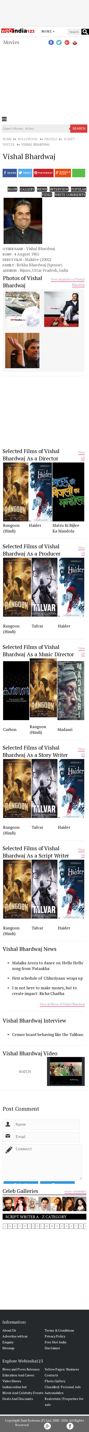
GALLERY (27, 189)
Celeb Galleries (20, 1191)
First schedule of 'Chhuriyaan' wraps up (47, 978)
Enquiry (8, 1342)
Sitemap (8, 1348)
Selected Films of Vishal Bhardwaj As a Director (31, 454)
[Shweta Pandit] (56, 1209)
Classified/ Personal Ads (63, 1387)
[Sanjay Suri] (44, 1210)
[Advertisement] (45, 12)
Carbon (9, 729)
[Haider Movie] (40, 520)
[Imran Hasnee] (8, 1209)
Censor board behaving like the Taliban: (48, 1034)
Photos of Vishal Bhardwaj (22, 281)
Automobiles (54, 1393)
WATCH (25, 1071)
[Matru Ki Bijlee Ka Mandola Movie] (68, 520)
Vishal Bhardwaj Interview (34, 1020)
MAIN (12, 189)
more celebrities (75, 1191)
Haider (35, 525)
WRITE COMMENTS (70, 194)
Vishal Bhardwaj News (29, 949)
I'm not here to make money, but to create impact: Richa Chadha (44, 990)
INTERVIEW (59, 189)
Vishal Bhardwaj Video (30, 1053)
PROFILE (50, 139)
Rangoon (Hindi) (11, 528)
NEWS (42, 189)
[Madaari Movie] (70, 718)
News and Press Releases (21, 1369)
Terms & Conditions (59, 1330)
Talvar (37, 626)
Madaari (64, 729)
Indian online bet (14, 1387)
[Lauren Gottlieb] (20, 1209)
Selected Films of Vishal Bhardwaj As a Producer (32, 550)
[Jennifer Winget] (68, 1209)
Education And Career (18, 1375)
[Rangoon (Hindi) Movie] (15, 520)
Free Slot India (55, 1342)
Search (78, 128)
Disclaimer (52, 1348)
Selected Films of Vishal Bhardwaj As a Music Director (38, 650)
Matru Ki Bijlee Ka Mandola (65, 528)
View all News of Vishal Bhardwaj (62, 1004)
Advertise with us (15, 1336)
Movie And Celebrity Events (22, 1393)
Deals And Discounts (17, 1398)
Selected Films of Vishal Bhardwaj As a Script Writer (36, 852)
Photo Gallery (55, 1381)
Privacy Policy (55, 1336)
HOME (7, 139)
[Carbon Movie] (16, 718)
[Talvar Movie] (45, 615)
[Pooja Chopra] (80, 1209)
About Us (9, 1330)
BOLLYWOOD (27, 139)
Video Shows (11, 1381)
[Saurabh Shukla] (32, 1209)
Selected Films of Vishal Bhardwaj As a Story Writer (35, 751)
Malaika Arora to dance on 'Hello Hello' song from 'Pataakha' (48, 965)
